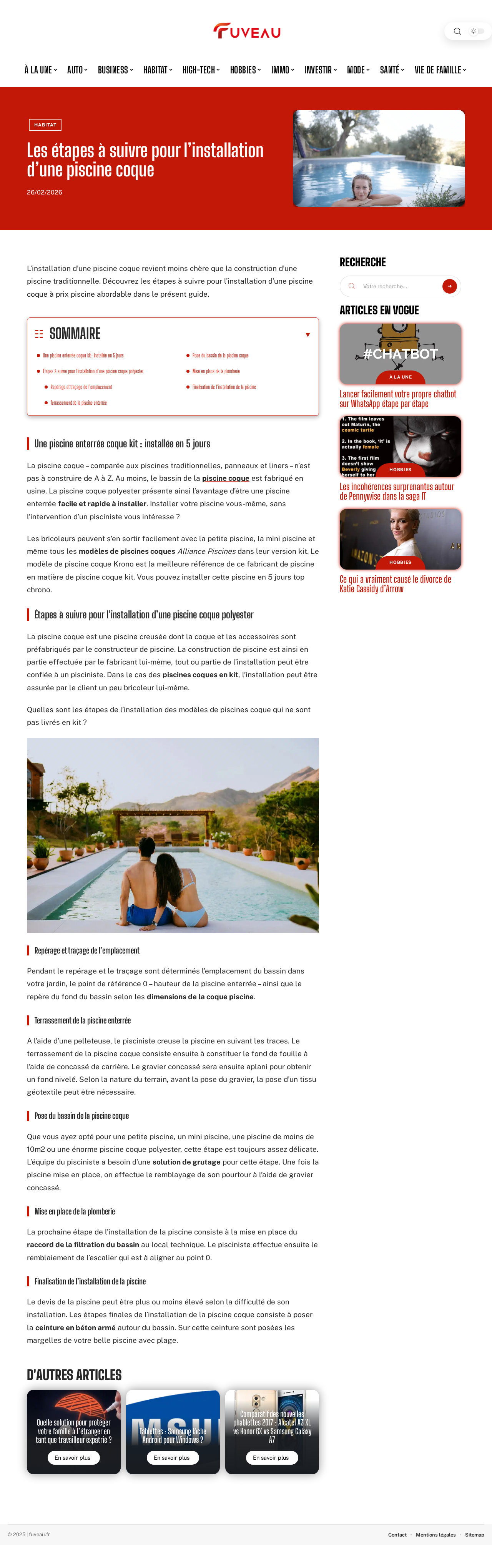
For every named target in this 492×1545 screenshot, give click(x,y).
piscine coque (225, 478)
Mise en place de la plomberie (216, 371)
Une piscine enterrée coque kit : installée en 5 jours (83, 355)
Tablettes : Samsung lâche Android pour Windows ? (173, 1435)
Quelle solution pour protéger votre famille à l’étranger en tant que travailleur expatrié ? (74, 1431)
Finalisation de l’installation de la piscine (224, 387)
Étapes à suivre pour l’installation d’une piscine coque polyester (93, 371)
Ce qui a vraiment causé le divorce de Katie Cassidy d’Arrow (395, 584)
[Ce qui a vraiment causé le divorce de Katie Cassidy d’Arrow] (400, 539)
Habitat (45, 125)
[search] (457, 31)
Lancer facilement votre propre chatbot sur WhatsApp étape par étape (398, 398)
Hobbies (400, 469)
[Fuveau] (246, 31)
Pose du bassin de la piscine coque (221, 355)
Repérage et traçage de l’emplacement (81, 387)
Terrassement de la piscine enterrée (79, 402)
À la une (400, 377)
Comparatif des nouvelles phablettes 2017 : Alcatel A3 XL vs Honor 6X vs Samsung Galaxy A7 (272, 1426)
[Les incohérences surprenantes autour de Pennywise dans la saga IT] (400, 446)
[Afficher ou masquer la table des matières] (206, 334)
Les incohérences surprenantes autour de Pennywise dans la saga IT (397, 491)
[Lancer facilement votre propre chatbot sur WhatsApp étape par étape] (400, 354)
